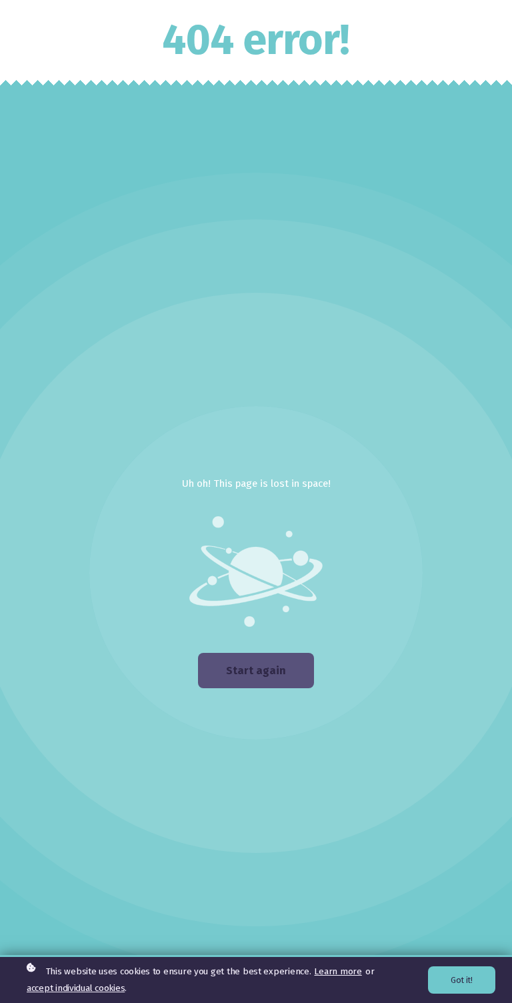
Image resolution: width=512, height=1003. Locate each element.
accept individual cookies (76, 988)
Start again (256, 670)
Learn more (337, 971)
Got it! (462, 980)
